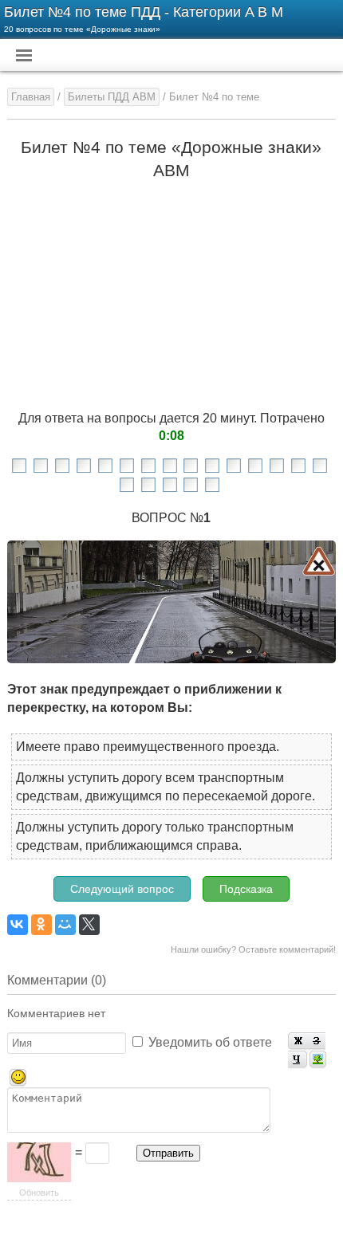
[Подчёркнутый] (297, 1060)
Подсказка (246, 888)
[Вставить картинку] (317, 1060)
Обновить (39, 1192)
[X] (89, 924)
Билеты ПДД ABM (112, 97)
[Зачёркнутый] (316, 1041)
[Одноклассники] (41, 924)
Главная (30, 97)
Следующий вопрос (122, 888)
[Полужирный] (297, 1041)
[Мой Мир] (65, 924)
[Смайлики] (18, 1078)
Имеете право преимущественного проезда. (147, 746)
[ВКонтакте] (17, 924)
